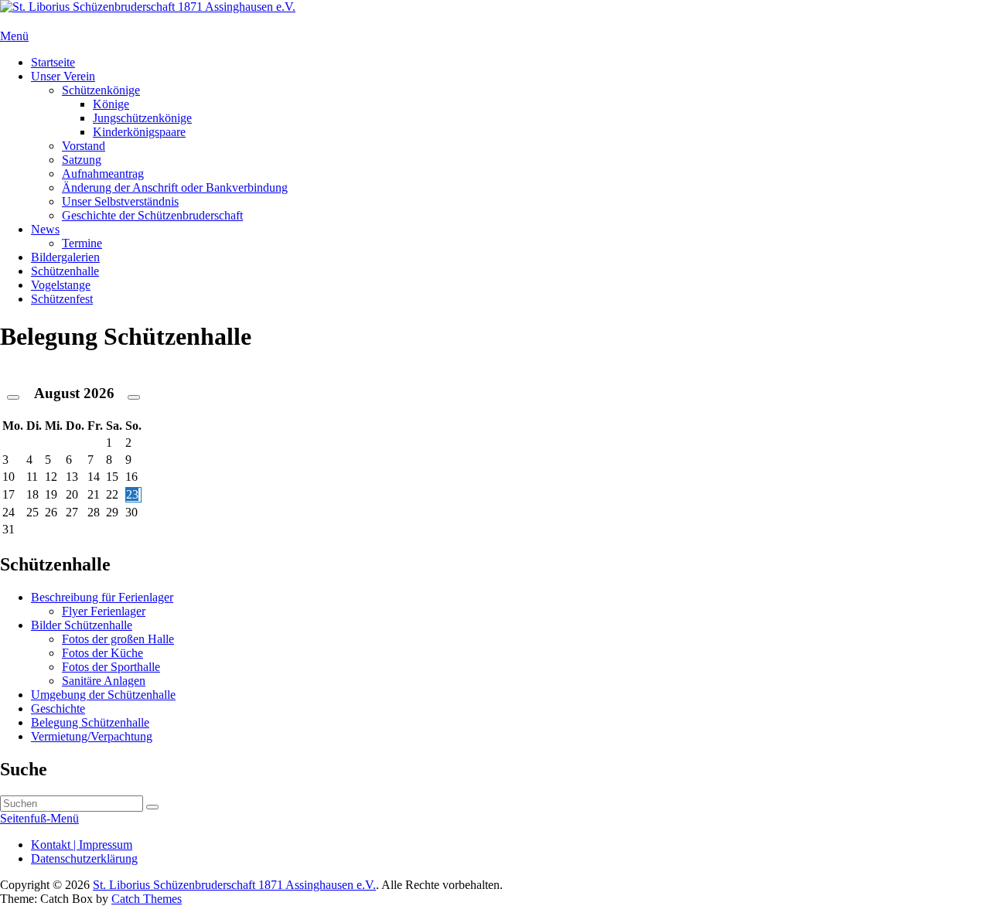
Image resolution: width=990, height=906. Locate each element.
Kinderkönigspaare (139, 131)
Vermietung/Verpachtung (91, 736)
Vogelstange (60, 284)
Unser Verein (63, 76)
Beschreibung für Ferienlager (102, 597)
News (45, 229)
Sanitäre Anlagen (103, 680)
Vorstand (83, 145)
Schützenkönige (101, 90)
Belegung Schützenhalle (90, 722)
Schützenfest (62, 298)
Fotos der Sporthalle (111, 666)
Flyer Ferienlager (103, 611)
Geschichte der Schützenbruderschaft (152, 215)
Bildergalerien (65, 257)
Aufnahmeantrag (103, 173)
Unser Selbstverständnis (120, 201)
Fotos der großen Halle (118, 638)
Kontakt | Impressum (81, 844)
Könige (111, 104)
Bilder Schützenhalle (81, 625)
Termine (82, 243)
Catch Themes (146, 898)
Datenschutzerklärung (84, 858)
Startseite (53, 62)
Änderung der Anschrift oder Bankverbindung (175, 187)
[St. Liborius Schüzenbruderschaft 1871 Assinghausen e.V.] (147, 6)
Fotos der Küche (102, 652)
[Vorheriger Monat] (13, 397)
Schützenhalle (65, 271)
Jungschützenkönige (142, 117)
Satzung (81, 159)
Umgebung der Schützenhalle (103, 694)
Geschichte (58, 708)
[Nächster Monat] (134, 397)
